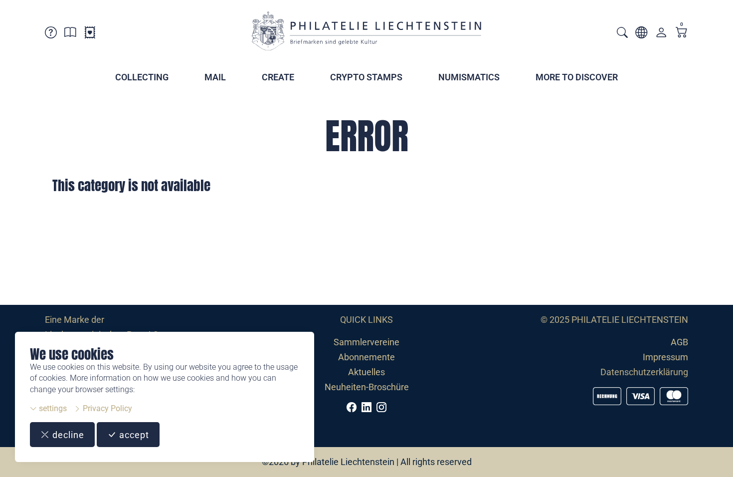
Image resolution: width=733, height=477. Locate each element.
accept (133, 435)
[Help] (51, 34)
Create (278, 77)
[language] (641, 34)
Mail (215, 77)
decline (67, 435)
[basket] (682, 33)
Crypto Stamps (366, 77)
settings (52, 408)
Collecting (142, 77)
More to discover (577, 77)
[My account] (661, 34)
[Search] (622, 33)
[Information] (70, 34)
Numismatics (469, 77)
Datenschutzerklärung (644, 372)
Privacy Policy (106, 408)
